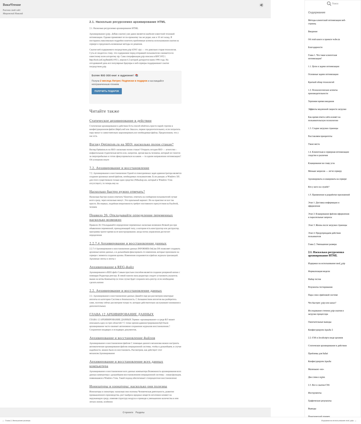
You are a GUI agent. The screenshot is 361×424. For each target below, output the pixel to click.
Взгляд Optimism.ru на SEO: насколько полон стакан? (131, 144)
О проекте (128, 412)
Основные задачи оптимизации (323, 74)
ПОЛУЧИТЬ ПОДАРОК (106, 91)
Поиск (332, 3)
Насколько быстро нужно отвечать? (117, 191)
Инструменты (315, 392)
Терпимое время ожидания (321, 101)
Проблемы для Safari (318, 353)
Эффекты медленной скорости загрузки (327, 109)
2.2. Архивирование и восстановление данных (125, 290)
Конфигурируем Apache (319, 361)
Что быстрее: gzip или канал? (322, 302)
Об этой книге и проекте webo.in (324, 39)
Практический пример (319, 416)
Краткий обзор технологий (321, 81)
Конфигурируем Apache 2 (320, 329)
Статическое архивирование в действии (327, 345)
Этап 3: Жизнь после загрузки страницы (327, 224)
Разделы (140, 412)
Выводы (312, 408)
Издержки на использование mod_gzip (326, 263)
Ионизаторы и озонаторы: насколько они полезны (128, 386)
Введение (312, 31)
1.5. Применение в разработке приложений (329, 194)
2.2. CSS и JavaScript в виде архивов (325, 337)
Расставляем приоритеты (320, 136)
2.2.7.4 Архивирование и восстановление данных (128, 243)
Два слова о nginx (316, 376)
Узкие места (314, 143)
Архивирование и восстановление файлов (122, 337)
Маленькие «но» (316, 369)
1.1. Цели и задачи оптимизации (323, 66)
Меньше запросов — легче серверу (325, 170)
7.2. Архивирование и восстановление (119, 167)
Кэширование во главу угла (321, 163)
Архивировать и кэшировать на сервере (327, 178)
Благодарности (315, 47)
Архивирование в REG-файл (111, 267)
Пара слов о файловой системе (323, 294)
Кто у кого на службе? (318, 186)
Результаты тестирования (320, 286)
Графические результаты (320, 400)
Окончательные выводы (319, 321)
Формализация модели (319, 271)
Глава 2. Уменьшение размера (322, 244)
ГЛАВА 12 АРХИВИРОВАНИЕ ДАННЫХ (121, 314)
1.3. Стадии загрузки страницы (323, 128)
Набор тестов (314, 279)
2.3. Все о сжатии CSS (319, 384)
